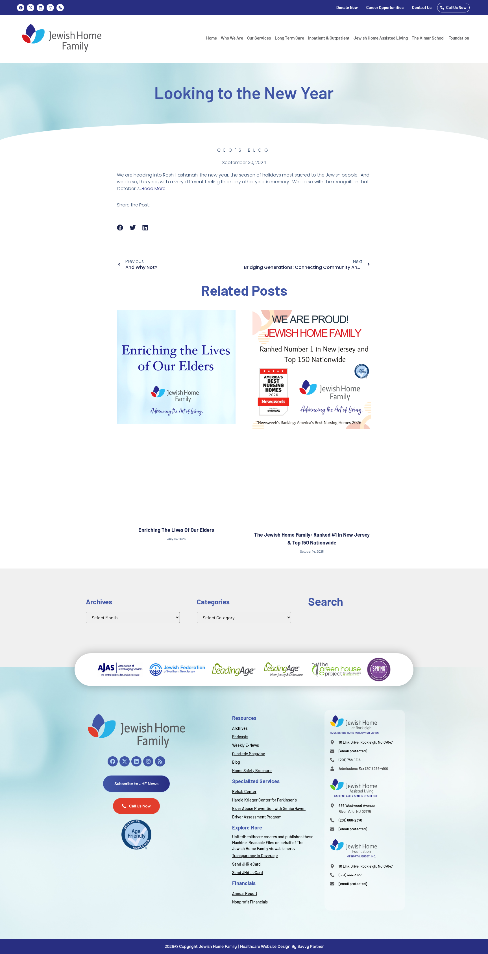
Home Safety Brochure (252, 770)
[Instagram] (50, 7)
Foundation (458, 37)
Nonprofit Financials (250, 901)
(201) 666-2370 (350, 820)
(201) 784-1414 (350, 759)
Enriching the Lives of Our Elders (176, 530)
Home (211, 37)
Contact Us (422, 7)
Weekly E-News (245, 745)
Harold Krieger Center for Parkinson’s (264, 800)
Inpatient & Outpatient (329, 37)
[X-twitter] (124, 761)
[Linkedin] (40, 7)
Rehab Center (244, 791)
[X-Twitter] (30, 7)
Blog (236, 762)
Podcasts (240, 736)
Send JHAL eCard (247, 872)
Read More (153, 188)
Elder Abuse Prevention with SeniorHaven (269, 808)
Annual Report (244, 893)
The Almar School (428, 37)
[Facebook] (20, 7)
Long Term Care (289, 37)
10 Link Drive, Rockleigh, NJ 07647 (366, 742)
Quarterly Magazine (248, 753)
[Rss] (60, 7)
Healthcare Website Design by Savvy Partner (282, 946)
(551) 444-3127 (350, 875)
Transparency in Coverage (255, 855)
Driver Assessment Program (257, 816)
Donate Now (347, 7)
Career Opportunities (385, 7)
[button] (120, 227)
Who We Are (232, 37)
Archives (240, 728)
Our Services (259, 37)
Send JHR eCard (246, 864)
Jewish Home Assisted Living (381, 37)
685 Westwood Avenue (357, 805)
